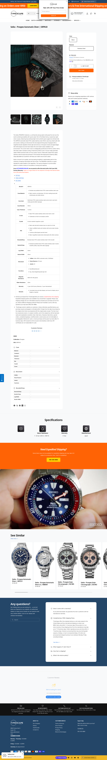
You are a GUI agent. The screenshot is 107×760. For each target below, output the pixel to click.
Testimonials (36, 727)
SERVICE (76, 20)
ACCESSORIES (66, 20)
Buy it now (81, 70)
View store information (77, 80)
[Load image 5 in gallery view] (37, 119)
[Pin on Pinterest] (20, 405)
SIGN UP (53, 15)
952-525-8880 (53, 459)
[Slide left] (57, 107)
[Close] (22, 753)
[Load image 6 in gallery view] (47, 119)
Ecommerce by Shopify (27, 757)
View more (13, 538)
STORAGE (57, 20)
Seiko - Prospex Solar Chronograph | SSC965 (66, 583)
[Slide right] (60, 107)
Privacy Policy (58, 727)
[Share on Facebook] (14, 405)
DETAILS (18, 175)
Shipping (71, 57)
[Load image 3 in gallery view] (15, 119)
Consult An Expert (32, 1)
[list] (53, 431)
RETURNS (18, 180)
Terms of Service (59, 723)
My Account (76, 1)
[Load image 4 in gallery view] (26, 119)
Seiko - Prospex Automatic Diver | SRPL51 (21, 580)
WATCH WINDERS (36, 20)
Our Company (36, 723)
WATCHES (48, 20)
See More (56, 642)
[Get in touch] (91, 13)
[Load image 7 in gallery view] (58, 119)
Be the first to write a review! (53, 697)
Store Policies (58, 725)
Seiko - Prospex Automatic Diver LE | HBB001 (44, 584)
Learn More (14, 5)
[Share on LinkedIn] (22, 405)
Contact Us (36, 729)
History (35, 725)
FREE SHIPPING (20, 178)
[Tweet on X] (17, 405)
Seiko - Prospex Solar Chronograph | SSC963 (89, 584)
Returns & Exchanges (60, 732)
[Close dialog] (66, 1)
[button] (95, 13)
